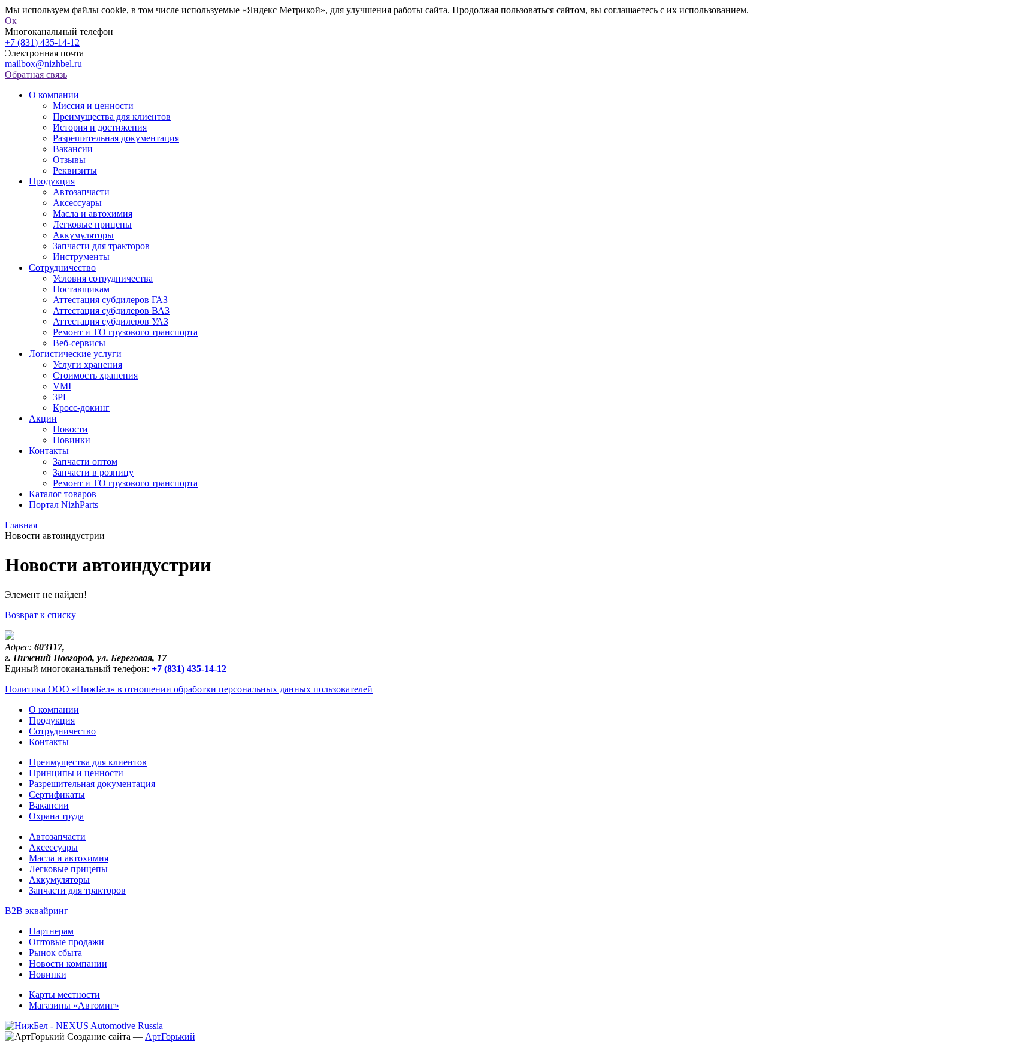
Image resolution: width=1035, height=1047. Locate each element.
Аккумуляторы (83, 235)
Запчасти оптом (85, 461)
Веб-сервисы (79, 343)
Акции (43, 418)
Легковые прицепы (92, 224)
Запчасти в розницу (93, 472)
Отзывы (69, 160)
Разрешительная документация (116, 138)
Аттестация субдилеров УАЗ (110, 321)
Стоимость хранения (95, 375)
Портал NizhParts (63, 505)
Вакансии (73, 149)
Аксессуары (77, 203)
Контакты (49, 451)
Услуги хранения (87, 364)
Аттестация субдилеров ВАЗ (111, 310)
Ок (11, 21)
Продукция (52, 181)
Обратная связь (36, 74)
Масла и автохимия (92, 213)
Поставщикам (81, 289)
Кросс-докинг (81, 408)
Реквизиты (75, 170)
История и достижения (100, 127)
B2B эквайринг (36, 911)
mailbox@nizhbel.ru (43, 64)
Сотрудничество (62, 267)
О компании (54, 95)
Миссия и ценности (93, 106)
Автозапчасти (81, 192)
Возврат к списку (40, 615)
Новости (70, 429)
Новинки (71, 440)
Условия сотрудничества (103, 278)
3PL (61, 397)
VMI (62, 386)
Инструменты (81, 257)
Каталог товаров (62, 494)
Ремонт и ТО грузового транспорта (125, 332)
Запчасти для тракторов (101, 246)
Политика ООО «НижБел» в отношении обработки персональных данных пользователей (189, 689)
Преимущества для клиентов (112, 116)
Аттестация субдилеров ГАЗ (110, 300)
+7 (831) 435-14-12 (42, 42)
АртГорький (170, 1036)
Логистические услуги (75, 354)
